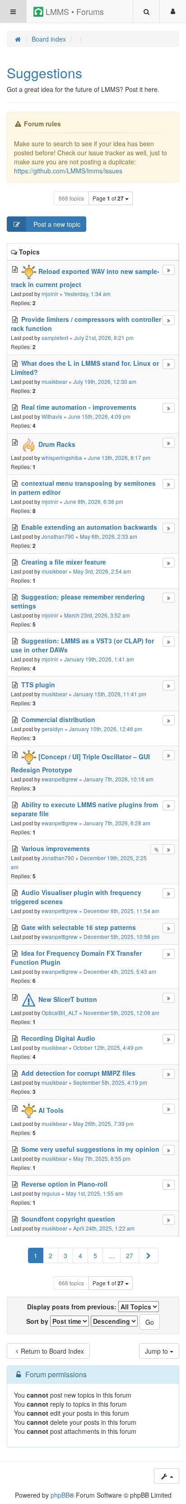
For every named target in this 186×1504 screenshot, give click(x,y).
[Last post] (169, 270)
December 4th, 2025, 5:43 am (120, 971)
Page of (108, 198)
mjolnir (50, 293)
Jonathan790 (58, 536)
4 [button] (80, 1255)
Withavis (52, 416)
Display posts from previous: (72, 1306)
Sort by (38, 1321)
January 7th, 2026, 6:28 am (117, 823)
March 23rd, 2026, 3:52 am (97, 615)
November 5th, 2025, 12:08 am (121, 1012)
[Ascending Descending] (114, 1321)
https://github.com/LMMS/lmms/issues (68, 170)
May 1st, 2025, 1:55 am (94, 1193)
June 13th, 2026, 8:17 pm (119, 457)
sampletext (55, 337)
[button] (148, 1255)
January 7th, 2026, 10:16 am (118, 779)
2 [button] (50, 1255)
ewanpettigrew (60, 779)
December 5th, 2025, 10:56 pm (121, 936)
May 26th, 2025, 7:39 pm (103, 1123)
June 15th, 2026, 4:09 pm (99, 416)
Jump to (157, 1351)
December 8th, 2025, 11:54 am (121, 911)
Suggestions (44, 72)
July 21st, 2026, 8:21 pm (104, 337)
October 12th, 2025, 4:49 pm (108, 1047)
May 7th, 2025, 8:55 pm (101, 1158)
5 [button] (95, 1255)
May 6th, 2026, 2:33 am (108, 536)
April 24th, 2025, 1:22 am (104, 1228)
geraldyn (52, 729)
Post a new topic (56, 224)
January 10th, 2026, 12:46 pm (105, 729)
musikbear (54, 381)
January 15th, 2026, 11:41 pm (109, 694)
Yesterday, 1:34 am (87, 293)
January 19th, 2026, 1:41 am (99, 659)
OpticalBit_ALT (60, 1012)
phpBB (60, 1494)
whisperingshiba (62, 457)
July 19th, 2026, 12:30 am (104, 381)
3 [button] (65, 1255)
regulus (51, 1193)
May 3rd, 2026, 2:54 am (102, 571)
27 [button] (129, 1255)
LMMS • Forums (73, 11)
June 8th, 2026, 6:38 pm (93, 501)
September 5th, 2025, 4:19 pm (110, 1082)
